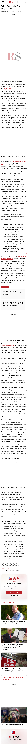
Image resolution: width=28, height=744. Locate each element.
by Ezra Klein (8, 89)
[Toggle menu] (2, 2)
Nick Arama (4, 624)
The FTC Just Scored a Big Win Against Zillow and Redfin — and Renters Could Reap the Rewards (12, 670)
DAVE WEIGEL (4, 570)
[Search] (25, 2)
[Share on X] (2, 564)
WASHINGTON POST (15, 570)
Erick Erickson (5, 11)
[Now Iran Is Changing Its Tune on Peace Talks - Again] (14, 715)
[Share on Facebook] (8, 564)
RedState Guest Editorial (7, 673)
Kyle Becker (5, 649)
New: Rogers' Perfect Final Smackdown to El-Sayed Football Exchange (13, 622)
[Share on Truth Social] (5, 564)
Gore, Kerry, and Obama (16, 490)
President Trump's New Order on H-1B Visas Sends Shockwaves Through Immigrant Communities (12, 646)
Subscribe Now (14, 595)
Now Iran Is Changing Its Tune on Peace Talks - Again (12, 725)
